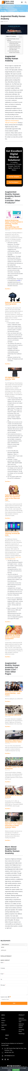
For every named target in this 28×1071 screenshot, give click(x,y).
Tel (1, 979)
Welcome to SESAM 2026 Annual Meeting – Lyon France (13, 693)
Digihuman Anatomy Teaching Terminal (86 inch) (12, 533)
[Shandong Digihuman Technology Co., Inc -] (7, 2)
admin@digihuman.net (9, 1055)
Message (3, 985)
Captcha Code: (6, 997)
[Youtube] (8, 1059)
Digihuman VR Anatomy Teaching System (13, 303)
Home (2, 10)
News (2, 947)
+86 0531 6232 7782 (9, 1052)
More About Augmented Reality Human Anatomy (14, 51)
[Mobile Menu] (22, 2)
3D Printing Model (12, 122)
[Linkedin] (5, 1059)
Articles (3, 950)
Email (2, 973)
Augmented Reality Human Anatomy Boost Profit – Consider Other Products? (15, 43)
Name (2, 962)
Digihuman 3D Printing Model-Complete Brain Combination (12, 636)
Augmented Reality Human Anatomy (13, 39)
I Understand (16, 1069)
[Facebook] (2, 1059)
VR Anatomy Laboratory (13, 715)
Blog (5, 10)
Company (3, 968)
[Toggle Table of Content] (19, 36)
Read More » (8, 288)
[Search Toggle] (26, 2)
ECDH (18, 280)
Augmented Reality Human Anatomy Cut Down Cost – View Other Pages (15, 48)
